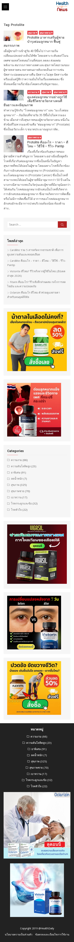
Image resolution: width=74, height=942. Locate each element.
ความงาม (32, 92)
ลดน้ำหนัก (17, 478)
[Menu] (5, 6)
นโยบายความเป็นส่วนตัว (18, 934)
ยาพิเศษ (15, 472)
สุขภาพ (31, 32)
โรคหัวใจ (16, 509)
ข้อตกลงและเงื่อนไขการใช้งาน (52, 934)
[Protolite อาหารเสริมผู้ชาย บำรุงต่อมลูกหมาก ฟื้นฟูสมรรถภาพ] (14, 36)
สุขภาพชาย (45, 32)
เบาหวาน (16, 497)
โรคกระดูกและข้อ (21, 503)
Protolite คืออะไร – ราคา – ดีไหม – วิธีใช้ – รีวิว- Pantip (47, 144)
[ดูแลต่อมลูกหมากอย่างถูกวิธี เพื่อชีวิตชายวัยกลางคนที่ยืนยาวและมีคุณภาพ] (14, 95)
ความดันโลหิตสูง (21, 466)
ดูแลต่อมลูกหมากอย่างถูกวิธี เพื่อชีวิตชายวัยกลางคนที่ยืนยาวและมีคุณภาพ (35, 101)
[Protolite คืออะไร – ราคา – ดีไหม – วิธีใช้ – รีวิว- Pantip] (14, 143)
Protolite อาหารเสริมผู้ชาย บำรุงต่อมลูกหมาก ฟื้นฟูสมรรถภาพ (34, 41)
